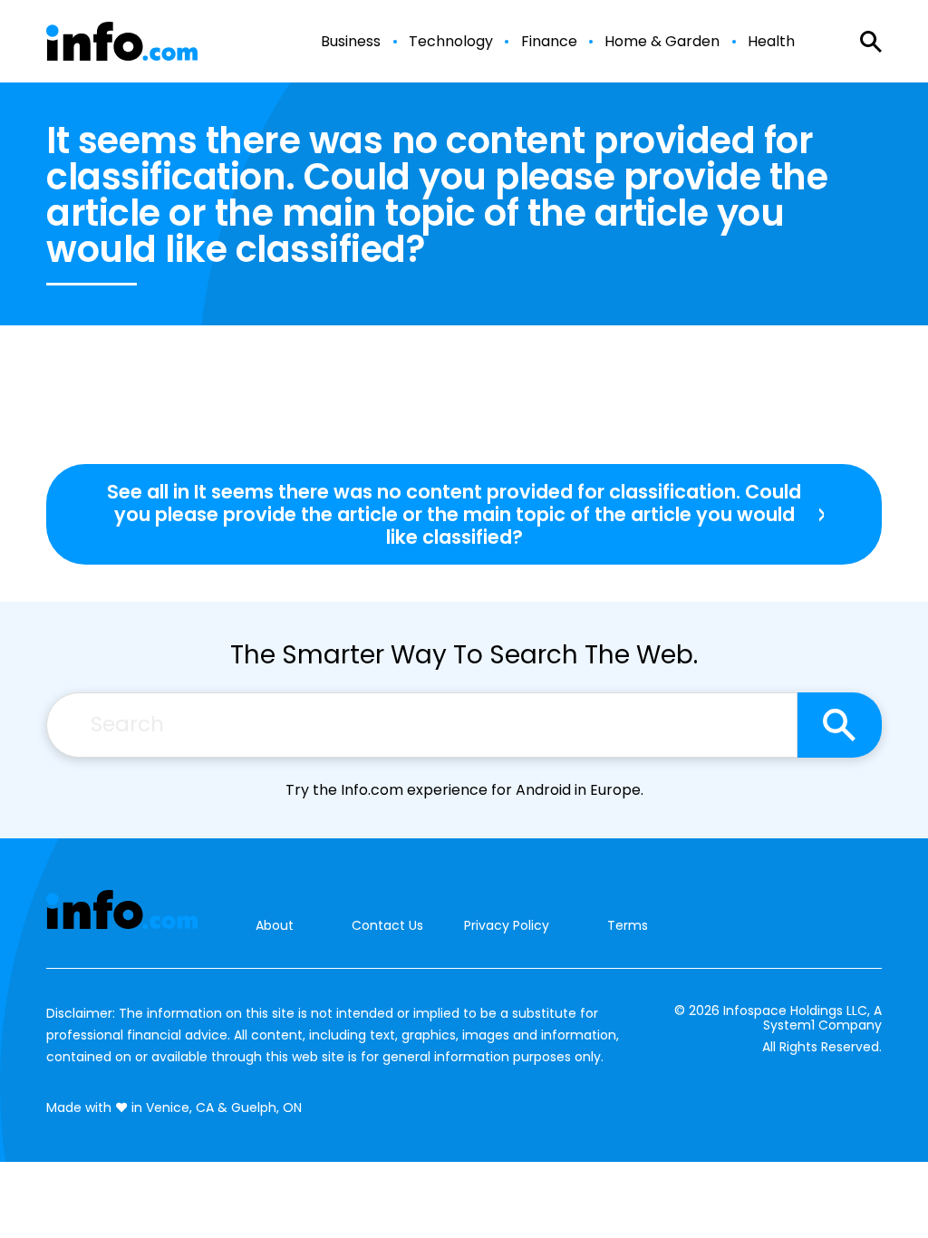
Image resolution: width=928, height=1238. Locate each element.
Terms (627, 925)
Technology (451, 42)
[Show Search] (871, 42)
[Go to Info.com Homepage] (122, 41)
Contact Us (387, 925)
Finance (549, 42)
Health (771, 42)
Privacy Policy (506, 925)
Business (351, 42)
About (275, 925)
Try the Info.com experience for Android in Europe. (464, 789)
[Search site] (840, 725)
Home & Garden (662, 42)
